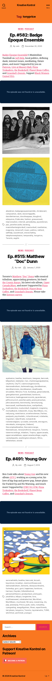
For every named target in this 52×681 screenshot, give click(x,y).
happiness (29, 588)
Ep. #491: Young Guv (26, 459)
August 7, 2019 (33, 465)
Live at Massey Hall (21, 67)
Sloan (32, 607)
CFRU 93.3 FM (30, 487)
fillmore (18, 392)
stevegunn (42, 422)
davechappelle (28, 214)
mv (45, 411)
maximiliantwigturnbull (15, 227)
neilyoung (10, 413)
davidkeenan (25, 389)
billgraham (10, 381)
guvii (21, 588)
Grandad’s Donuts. (16, 73)
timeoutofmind (24, 430)
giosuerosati (37, 219)
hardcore (36, 394)
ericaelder (10, 392)
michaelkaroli (11, 411)
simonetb (33, 422)
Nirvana (29, 602)
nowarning (38, 602)
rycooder (24, 422)
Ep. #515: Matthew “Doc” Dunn (26, 259)
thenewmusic (11, 430)
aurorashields (12, 580)
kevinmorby (25, 402)
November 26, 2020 (33, 46)
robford (40, 230)
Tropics (32, 432)
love (34, 596)
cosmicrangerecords (30, 384)
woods (19, 440)
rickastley (40, 605)
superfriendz (41, 607)
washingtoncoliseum (27, 438)
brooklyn (19, 583)
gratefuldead (25, 394)
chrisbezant (42, 211)
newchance (20, 413)
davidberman (40, 386)
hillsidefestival (27, 591)
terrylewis (10, 610)
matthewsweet (12, 599)
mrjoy (30, 411)
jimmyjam (37, 594)
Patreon (6, 67)
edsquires (10, 219)
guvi (17, 588)
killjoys (19, 596)
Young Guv (29, 474)
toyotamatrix (37, 610)
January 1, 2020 (33, 267)
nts (45, 602)
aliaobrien (10, 211)
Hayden (17, 591)
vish (17, 46)
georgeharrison (12, 394)
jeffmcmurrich (12, 400)
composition (11, 214)
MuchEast (37, 599)
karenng (26, 224)
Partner (44, 413)
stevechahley (30, 233)
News (21, 29)
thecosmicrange (31, 427)
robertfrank (20, 419)
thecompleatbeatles (14, 427)
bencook (44, 378)
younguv (28, 613)
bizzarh (37, 580)
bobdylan (20, 381)
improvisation (12, 222)
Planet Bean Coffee (39, 70)
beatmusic (27, 378)
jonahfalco (10, 596)
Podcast (29, 29)
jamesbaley (31, 222)
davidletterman (12, 216)
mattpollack (37, 405)
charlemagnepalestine (38, 381)
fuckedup (32, 392)
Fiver (25, 392)
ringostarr (10, 419)
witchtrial (10, 613)
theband (29, 424)
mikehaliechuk (25, 599)
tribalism (25, 432)
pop (7, 605)
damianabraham (13, 386)
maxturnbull (31, 227)
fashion (28, 219)
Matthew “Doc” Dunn (23, 276)
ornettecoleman (33, 413)
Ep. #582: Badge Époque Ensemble (26, 37)
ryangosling (11, 607)
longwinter (26, 596)
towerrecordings (13, 432)
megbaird (34, 408)
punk (28, 605)
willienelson (11, 440)
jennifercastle (16, 224)
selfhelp (9, 233)
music (27, 230)
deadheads (37, 389)
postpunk (10, 416)
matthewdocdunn (23, 405)
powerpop (14, 605)
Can (26, 381)
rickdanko (43, 416)
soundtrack (18, 233)
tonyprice (38, 235)
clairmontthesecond (32, 583)
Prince (22, 605)
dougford (37, 216)
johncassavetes (12, 402)
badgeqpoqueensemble (25, 211)
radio (33, 605)
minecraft (19, 230)
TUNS (46, 610)
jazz (7, 224)
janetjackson (27, 594)
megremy (10, 230)
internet (21, 222)
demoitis (24, 586)
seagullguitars (23, 607)
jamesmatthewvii (13, 594)
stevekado (10, 424)
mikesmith (22, 411)
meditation (42, 227)
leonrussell (10, 405)
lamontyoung (36, 402)
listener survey (14, 294)
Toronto (9, 238)
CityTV (17, 384)
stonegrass (20, 424)
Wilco (39, 438)
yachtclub (19, 613)
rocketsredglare (13, 422)
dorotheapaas (26, 216)
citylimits (10, 384)
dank (19, 214)
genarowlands (43, 392)
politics (33, 230)
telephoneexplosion (14, 235)
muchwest (20, 602)
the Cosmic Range (11, 282)
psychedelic (20, 416)
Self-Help (19, 58)
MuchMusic (39, 411)
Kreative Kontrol (26, 5)
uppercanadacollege (31, 435)
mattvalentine (12, 408)
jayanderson (42, 222)
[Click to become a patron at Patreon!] (26, 661)
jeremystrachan (38, 400)
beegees (36, 378)
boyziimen (10, 583)
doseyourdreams (36, 586)
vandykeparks (12, 438)
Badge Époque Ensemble (15, 55)
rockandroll (30, 419)
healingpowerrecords (25, 397)
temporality (28, 235)
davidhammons (12, 389)
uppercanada (42, 432)
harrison (9, 591)
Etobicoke (19, 219)
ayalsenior (10, 378)
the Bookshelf (21, 70)
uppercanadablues (14, 435)
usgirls (16, 238)
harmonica (10, 397)
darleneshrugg (27, 386)
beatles (18, 378)
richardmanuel (32, 416)
